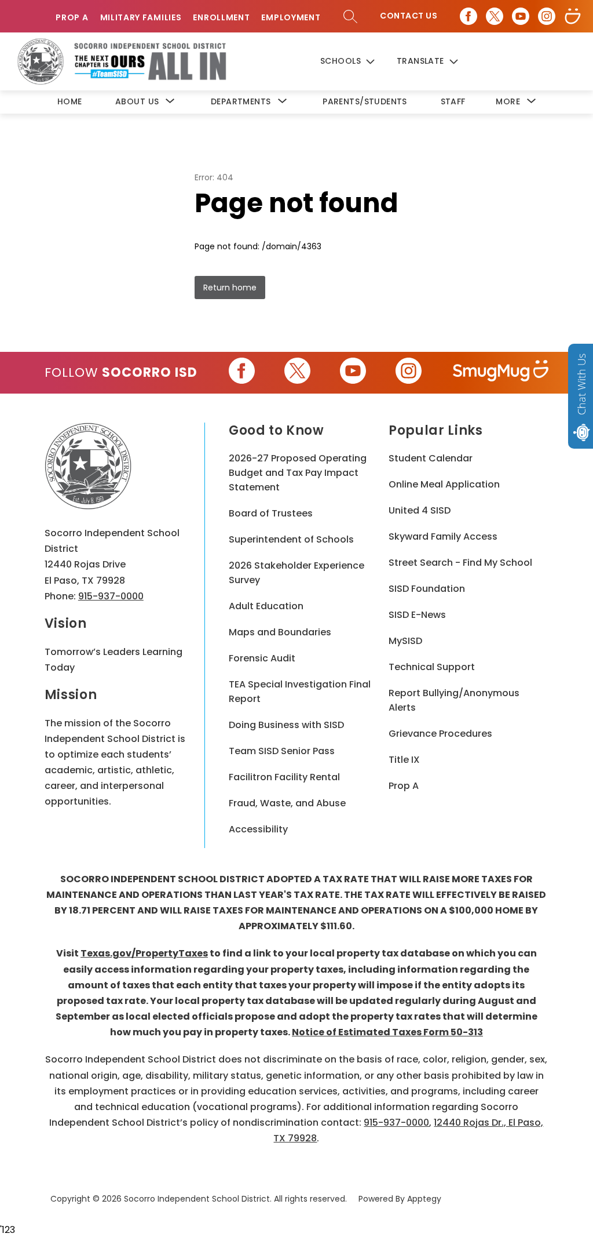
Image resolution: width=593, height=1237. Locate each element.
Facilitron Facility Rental (284, 777)
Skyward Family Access (443, 536)
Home (69, 101)
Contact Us (408, 16)
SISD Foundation (427, 588)
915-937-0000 (111, 596)
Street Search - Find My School (460, 562)
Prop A (72, 17)
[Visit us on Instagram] (546, 16)
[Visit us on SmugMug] (572, 16)
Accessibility (258, 829)
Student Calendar (431, 458)
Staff (453, 101)
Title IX (404, 759)
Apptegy (424, 1199)
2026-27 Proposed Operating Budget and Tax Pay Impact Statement (298, 473)
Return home (230, 287)
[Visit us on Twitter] (494, 16)
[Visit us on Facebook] (468, 16)
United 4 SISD (420, 510)
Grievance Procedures (440, 733)
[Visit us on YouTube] (520, 16)
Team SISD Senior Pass (282, 751)
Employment (290, 17)
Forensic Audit (262, 658)
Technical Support (432, 667)
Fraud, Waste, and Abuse (287, 803)
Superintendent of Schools (291, 539)
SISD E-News (417, 614)
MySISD (405, 640)
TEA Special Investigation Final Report (300, 691)
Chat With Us (581, 384)
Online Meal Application (444, 484)
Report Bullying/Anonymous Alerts (454, 700)
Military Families (141, 17)
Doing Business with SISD (286, 725)
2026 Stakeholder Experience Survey (296, 573)
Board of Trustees (271, 513)
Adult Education (266, 606)
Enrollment (221, 17)
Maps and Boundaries (280, 632)
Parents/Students (365, 101)
